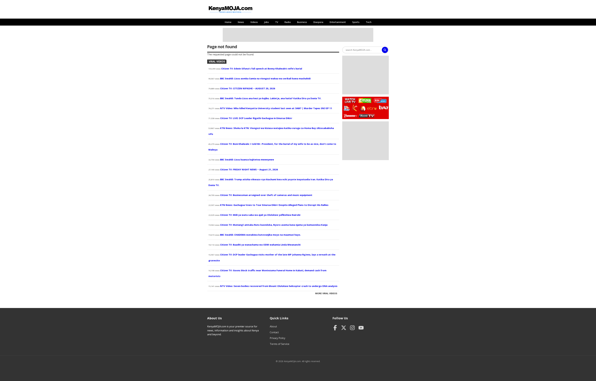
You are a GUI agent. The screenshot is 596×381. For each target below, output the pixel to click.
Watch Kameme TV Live (350, 115)
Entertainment (338, 22)
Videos (254, 22)
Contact (274, 332)
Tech (368, 22)
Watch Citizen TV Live (364, 100)
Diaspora (318, 22)
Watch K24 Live (355, 108)
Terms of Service (279, 344)
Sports (355, 22)
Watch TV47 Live (383, 107)
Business (302, 22)
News (241, 22)
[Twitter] (343, 328)
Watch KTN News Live (379, 100)
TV (276, 22)
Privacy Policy (277, 338)
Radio (287, 22)
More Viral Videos (326, 293)
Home (228, 22)
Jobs (266, 22)
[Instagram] (352, 328)
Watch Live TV (349, 100)
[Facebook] (335, 328)
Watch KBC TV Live (362, 108)
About (273, 326)
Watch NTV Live (347, 108)
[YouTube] (361, 328)
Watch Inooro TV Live (367, 115)
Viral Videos (217, 61)
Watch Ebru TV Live (371, 109)
